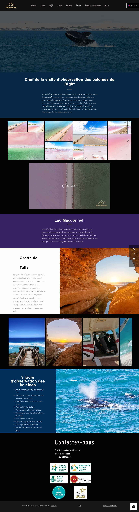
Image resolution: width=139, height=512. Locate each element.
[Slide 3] (71, 68)
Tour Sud (53, 506)
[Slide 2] (69, 68)
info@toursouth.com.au (71, 450)
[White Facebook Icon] (134, 254)
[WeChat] (134, 249)
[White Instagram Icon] (134, 263)
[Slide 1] (67, 68)
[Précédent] (11, 42)
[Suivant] (128, 42)
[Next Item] (128, 140)
